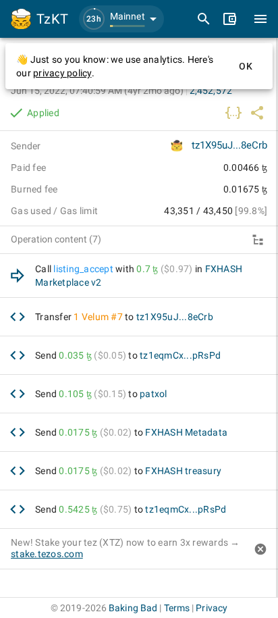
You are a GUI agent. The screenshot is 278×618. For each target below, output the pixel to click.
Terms (177, 607)
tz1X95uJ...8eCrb (229, 145)
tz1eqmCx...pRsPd (180, 355)
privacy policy (62, 73)
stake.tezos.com (47, 553)
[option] (139, 276)
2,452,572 (211, 90)
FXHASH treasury (183, 470)
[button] (121, 18)
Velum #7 (102, 316)
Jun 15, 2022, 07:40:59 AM (97, 90)
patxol (153, 393)
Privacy (211, 607)
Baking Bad (133, 607)
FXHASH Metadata (186, 432)
